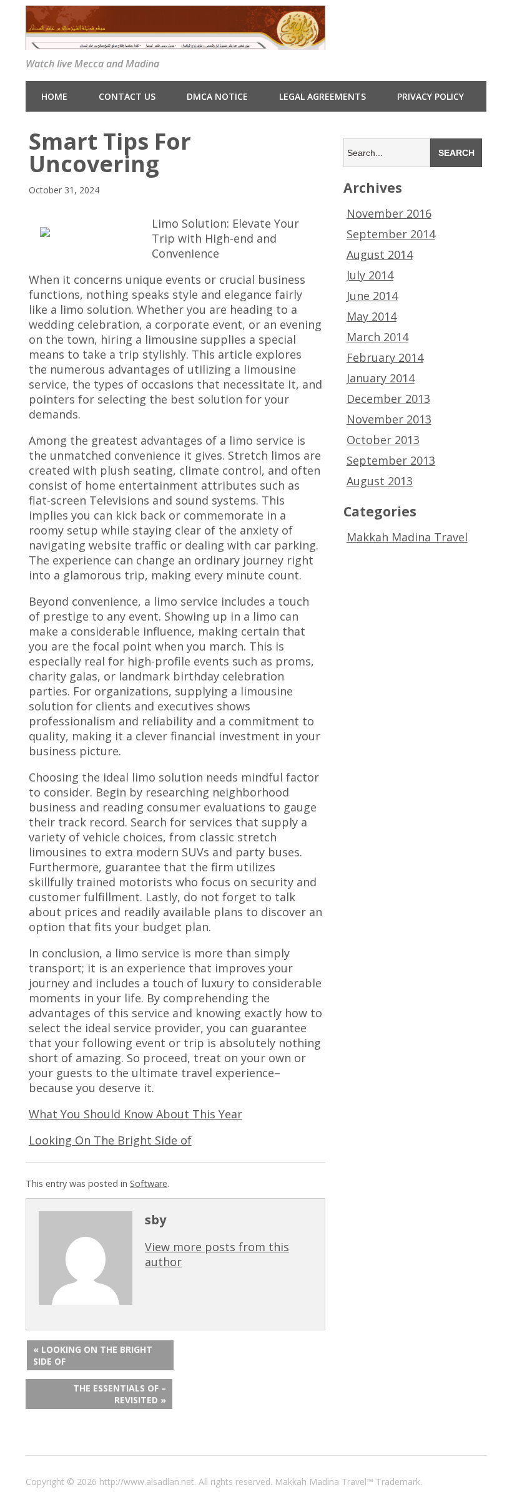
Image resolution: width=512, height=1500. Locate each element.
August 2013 (380, 480)
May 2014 (371, 316)
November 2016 (389, 213)
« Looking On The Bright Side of (92, 1355)
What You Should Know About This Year (135, 1113)
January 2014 (381, 377)
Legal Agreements (322, 96)
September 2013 (391, 460)
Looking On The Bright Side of (110, 1140)
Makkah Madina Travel (407, 537)
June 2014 (372, 295)
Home (54, 96)
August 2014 (380, 254)
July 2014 (370, 275)
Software (148, 1183)
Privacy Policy (430, 96)
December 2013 (388, 398)
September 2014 (391, 233)
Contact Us (127, 96)
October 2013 (383, 439)
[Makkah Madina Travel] (175, 41)
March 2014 (377, 336)
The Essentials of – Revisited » (119, 1394)
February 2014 (385, 357)
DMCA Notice (217, 96)
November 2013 (389, 419)
